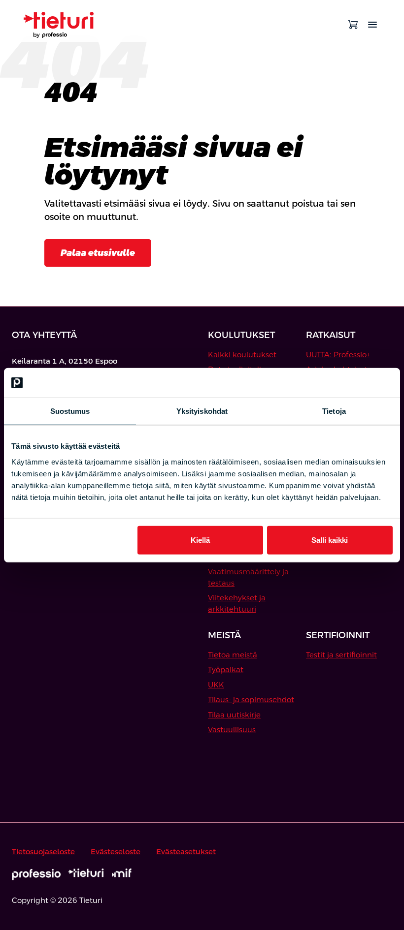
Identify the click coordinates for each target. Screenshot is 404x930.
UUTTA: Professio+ (338, 354)
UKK (216, 685)
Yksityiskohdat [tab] (202, 411)
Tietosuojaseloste (43, 851)
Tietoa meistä (232, 655)
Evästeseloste (115, 851)
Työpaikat (225, 669)
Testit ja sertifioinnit (341, 655)
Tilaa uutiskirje (234, 715)
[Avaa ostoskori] (353, 24)
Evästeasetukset (186, 851)
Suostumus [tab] (70, 411)
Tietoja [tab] (334, 411)
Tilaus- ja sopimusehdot (251, 699)
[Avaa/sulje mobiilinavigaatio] (372, 24)
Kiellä (200, 539)
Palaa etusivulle (98, 253)
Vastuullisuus (232, 729)
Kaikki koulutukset (242, 354)
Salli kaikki (329, 539)
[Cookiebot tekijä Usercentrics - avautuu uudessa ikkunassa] (349, 382)
